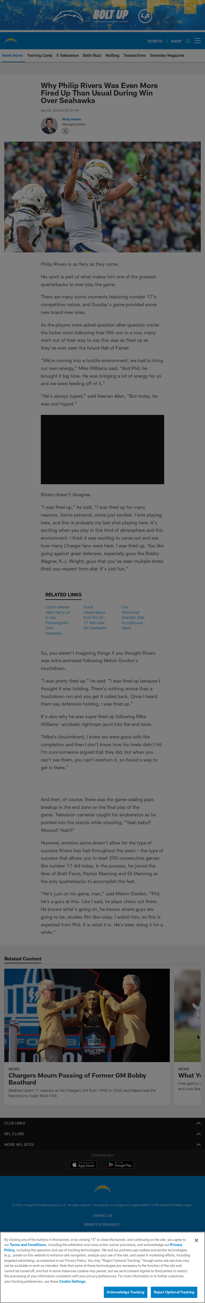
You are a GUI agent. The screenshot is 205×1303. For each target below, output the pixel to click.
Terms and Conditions (28, 1245)
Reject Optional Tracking (174, 1292)
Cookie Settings (72, 1281)
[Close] (196, 1240)
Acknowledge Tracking (125, 1292)
